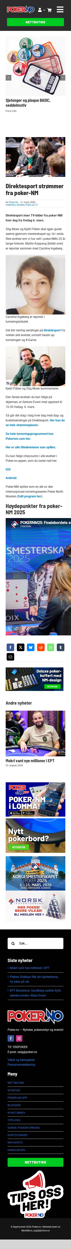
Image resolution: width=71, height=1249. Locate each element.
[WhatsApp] (50, 647)
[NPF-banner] (35, 892)
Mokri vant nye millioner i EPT (30, 760)
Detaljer (37, 69)
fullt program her (29, 496)
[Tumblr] (60, 647)
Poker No (13, 202)
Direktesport (52, 330)
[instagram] (19, 1038)
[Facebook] (10, 647)
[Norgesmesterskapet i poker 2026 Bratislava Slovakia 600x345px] (35, 857)
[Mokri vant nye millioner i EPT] (35, 733)
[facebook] (11, 1038)
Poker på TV (31, 205)
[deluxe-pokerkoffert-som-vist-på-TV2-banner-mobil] (34, 669)
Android (11, 478)
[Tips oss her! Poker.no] (35, 1172)
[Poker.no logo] (20, 7)
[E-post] (10, 657)
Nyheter (20, 205)
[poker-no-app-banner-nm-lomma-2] (35, 784)
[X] (20, 647)
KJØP (37, 63)
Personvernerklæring (21, 1064)
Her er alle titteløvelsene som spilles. (31, 447)
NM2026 (11, 205)
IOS (8, 469)
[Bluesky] (30, 647)
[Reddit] (41, 647)
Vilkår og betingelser (21, 1060)
